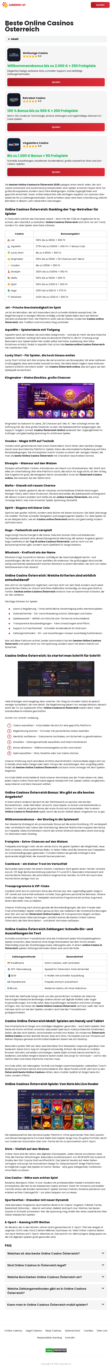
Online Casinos (13, 1330)
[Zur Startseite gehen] (14, 5)
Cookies (88, 1330)
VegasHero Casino (35, 143)
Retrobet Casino (34, 98)
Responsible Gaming (49, 1337)
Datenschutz (72, 1330)
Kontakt (70, 1337)
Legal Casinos (34, 1330)
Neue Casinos (53, 1330)
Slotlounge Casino (35, 53)
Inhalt (15, 39)
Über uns (102, 1330)
